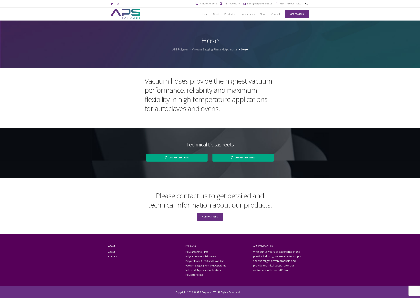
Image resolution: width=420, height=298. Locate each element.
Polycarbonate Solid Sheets (200, 256)
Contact (275, 14)
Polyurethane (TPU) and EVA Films (204, 261)
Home (204, 14)
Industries (247, 14)
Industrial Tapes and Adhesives (203, 270)
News (263, 14)
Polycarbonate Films (196, 251)
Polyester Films (194, 274)
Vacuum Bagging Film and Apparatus (205, 265)
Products (229, 14)
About (216, 14)
